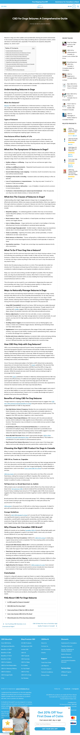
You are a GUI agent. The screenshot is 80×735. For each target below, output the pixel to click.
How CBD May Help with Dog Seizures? (16, 60)
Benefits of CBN (6, 659)
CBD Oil (23, 652)
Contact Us (44, 646)
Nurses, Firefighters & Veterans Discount (67, 650)
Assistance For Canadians (69, 643)
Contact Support (46, 669)
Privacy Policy (45, 675)
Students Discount (66, 657)
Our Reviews (24, 678)
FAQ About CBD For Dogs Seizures (15, 69)
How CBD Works (6, 643)
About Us (44, 643)
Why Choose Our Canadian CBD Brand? (17, 66)
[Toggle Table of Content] (32, 48)
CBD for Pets (25, 671)
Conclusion (10, 68)
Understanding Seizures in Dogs (14, 50)
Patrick (47, 23)
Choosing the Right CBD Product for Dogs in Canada (20, 64)
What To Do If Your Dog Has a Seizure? (16, 56)
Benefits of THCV (6, 655)
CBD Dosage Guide (6, 675)
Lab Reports (45, 665)
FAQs (2, 678)
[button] (4, 6)
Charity (43, 652)
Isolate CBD (24, 649)
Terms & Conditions (47, 672)
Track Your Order (46, 662)
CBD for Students (6, 662)
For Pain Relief (25, 668)
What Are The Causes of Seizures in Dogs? (17, 54)
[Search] (78, 6)
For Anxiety (24, 665)
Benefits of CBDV (6, 649)
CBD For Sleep (25, 662)
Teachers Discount (66, 646)
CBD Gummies (25, 659)
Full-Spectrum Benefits (7, 646)
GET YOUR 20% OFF (50, 729)
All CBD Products (26, 643)
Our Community (45, 649)
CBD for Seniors (6, 671)
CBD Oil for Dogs (26, 675)
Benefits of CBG (6, 652)
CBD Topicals (25, 655)
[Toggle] (5, 602)
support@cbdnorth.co (22, 689)
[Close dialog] (69, 708)
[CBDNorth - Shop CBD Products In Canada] (40, 6)
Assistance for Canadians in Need (67, 2)
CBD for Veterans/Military (9, 668)
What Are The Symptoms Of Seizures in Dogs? (18, 52)
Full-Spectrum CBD (26, 646)
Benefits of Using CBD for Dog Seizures (16, 62)
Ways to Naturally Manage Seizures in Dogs (17, 58)
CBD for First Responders (8, 665)
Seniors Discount (66, 654)
